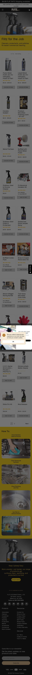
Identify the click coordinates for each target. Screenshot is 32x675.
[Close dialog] (31, 326)
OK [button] (13, 341)
